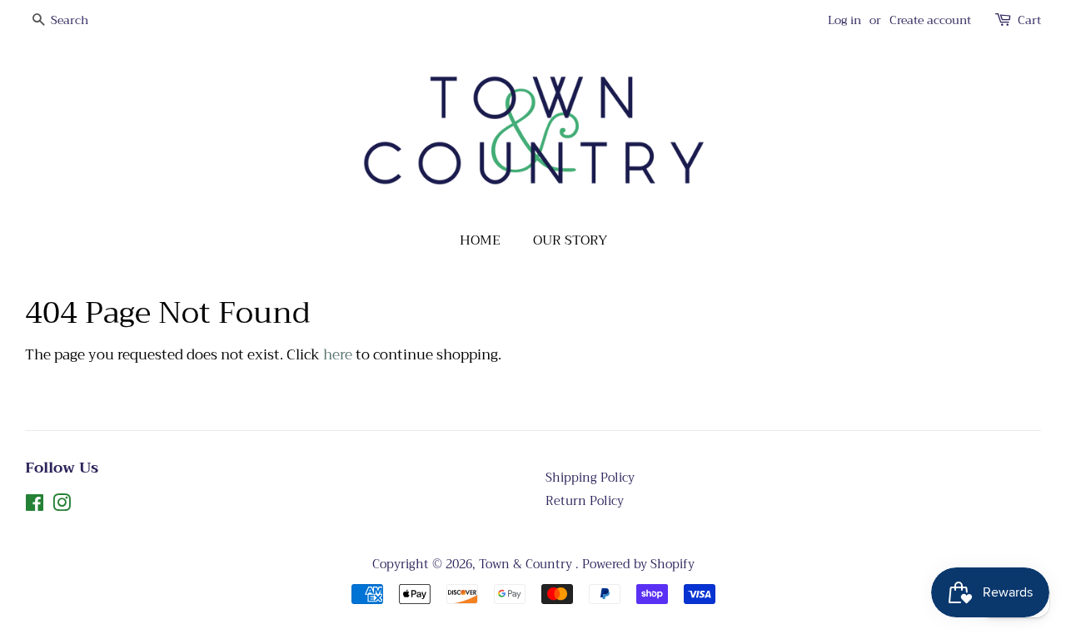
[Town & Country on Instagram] (61, 506)
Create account (930, 20)
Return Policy (584, 501)
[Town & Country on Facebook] (34, 506)
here (337, 355)
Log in (844, 20)
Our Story (570, 240)
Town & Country (527, 564)
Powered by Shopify (638, 564)
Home (480, 240)
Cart (1029, 20)
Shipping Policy (590, 478)
